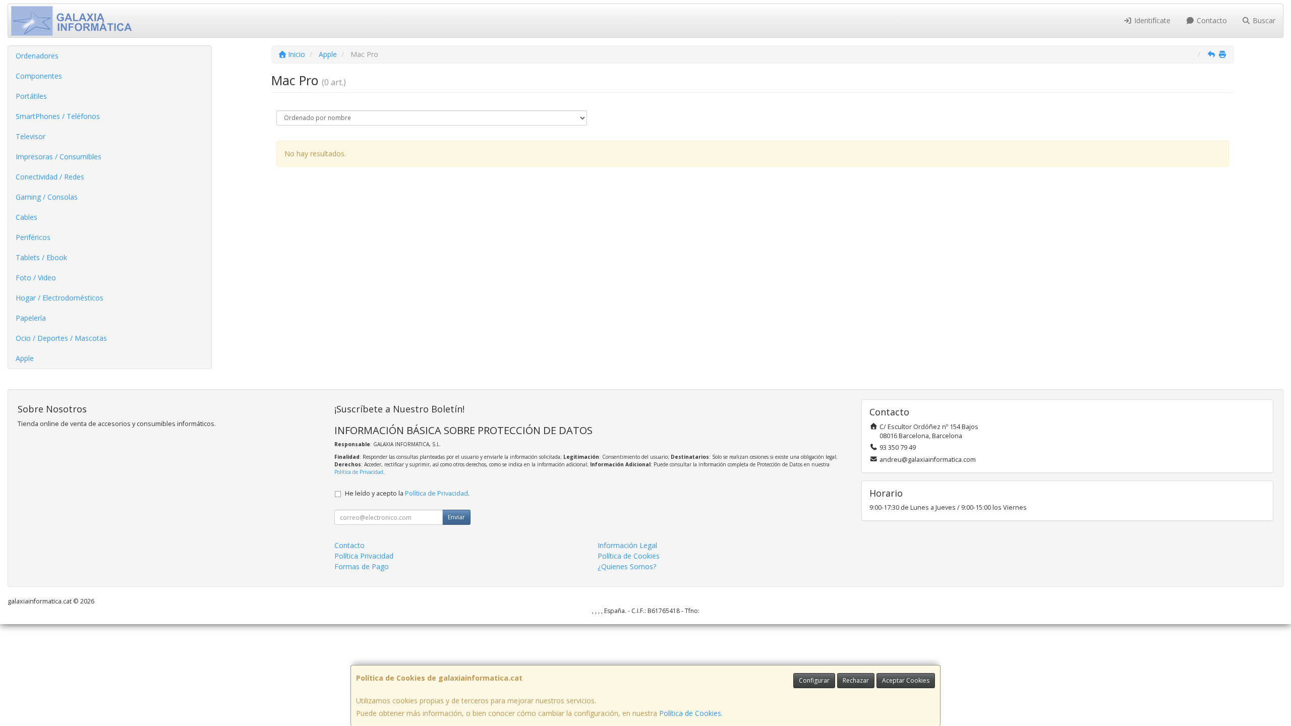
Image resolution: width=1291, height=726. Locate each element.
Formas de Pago (361, 566)
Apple (25, 358)
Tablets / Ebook (41, 257)
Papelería (31, 318)
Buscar (1263, 20)
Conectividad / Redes (50, 177)
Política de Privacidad (358, 471)
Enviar (456, 517)
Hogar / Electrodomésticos (59, 297)
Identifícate (1151, 20)
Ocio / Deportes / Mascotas (61, 338)
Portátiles (31, 96)
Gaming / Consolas (47, 197)
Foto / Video (36, 277)
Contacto (1211, 20)
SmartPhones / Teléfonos (58, 116)
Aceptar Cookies (905, 680)
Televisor (30, 136)
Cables (26, 217)
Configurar (814, 680)
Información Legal (627, 545)
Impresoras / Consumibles (58, 156)
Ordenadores (37, 55)
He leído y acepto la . (407, 493)
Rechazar (856, 680)
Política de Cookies (690, 713)
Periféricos (33, 237)
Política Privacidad (363, 556)
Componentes (39, 76)
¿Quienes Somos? (627, 566)
